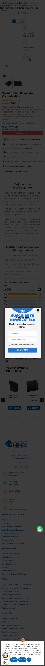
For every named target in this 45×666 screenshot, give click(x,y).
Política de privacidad (11, 635)
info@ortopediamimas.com (19, 509)
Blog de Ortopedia (10, 618)
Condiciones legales (10, 632)
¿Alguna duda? (11, 166)
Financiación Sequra (10, 557)
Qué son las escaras (10, 591)
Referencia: (6, 103)
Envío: (7, 152)
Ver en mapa (21, 462)
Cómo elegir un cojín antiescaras (15, 598)
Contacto (6, 567)
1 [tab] (21, 423)
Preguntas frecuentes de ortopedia (17, 584)
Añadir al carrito (23, 133)
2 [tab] (24, 423)
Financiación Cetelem (11, 554)
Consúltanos (10, 171)
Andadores (6, 520)
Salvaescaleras (8, 540)
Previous (3, 400)
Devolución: (9, 162)
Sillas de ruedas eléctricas (13, 530)
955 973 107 (29, 36)
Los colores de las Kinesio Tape (15, 601)
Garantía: (8, 157)
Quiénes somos (8, 560)
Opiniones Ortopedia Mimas (14, 574)
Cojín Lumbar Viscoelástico (14, 396)
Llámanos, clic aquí (23, 166)
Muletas (5, 523)
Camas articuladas (9, 536)
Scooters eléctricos (10, 533)
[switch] (5, 662)
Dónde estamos (9, 564)
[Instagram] (21, 467)
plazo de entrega (16, 171)
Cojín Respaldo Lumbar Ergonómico (32, 397)
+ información (34, 139)
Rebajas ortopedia (10, 625)
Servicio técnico (9, 570)
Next (42, 400)
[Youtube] (26, 467)
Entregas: (9, 144)
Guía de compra (8, 608)
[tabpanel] (13, 400)
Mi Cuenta (6, 622)
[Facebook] (16, 467)
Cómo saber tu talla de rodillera (15, 604)
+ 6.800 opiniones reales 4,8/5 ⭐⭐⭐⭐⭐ (20, 3)
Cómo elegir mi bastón (11, 594)
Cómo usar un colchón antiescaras (16, 588)
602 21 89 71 (15, 484)
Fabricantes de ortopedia (13, 543)
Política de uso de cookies (13, 628)
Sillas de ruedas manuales (12, 526)
